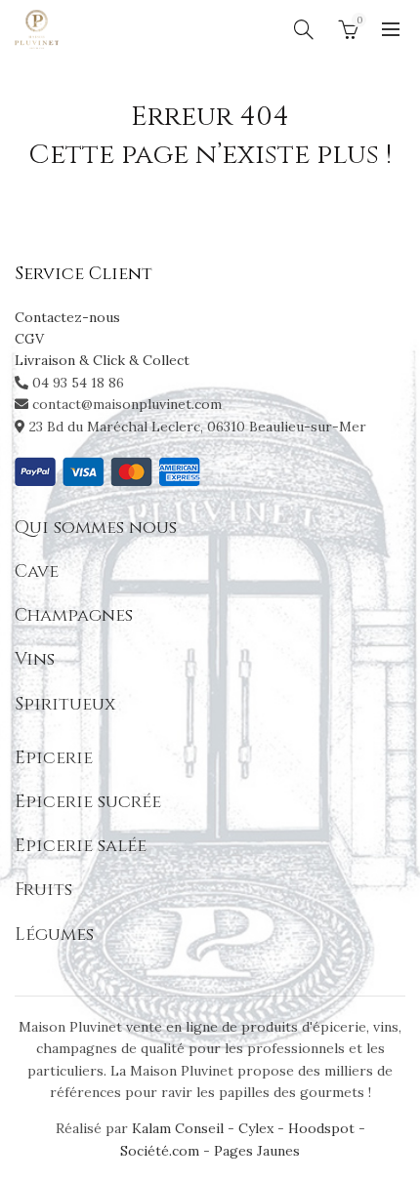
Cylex (255, 1128)
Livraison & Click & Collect (102, 360)
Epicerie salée (81, 846)
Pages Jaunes (257, 1151)
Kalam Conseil (180, 1128)
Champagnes (74, 615)
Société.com (159, 1151)
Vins (35, 659)
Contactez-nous (67, 317)
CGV (29, 338)
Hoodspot (321, 1128)
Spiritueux (65, 704)
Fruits (43, 889)
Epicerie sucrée (88, 802)
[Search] (303, 29)
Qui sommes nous (96, 527)
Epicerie (54, 758)
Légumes (54, 934)
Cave (37, 571)
